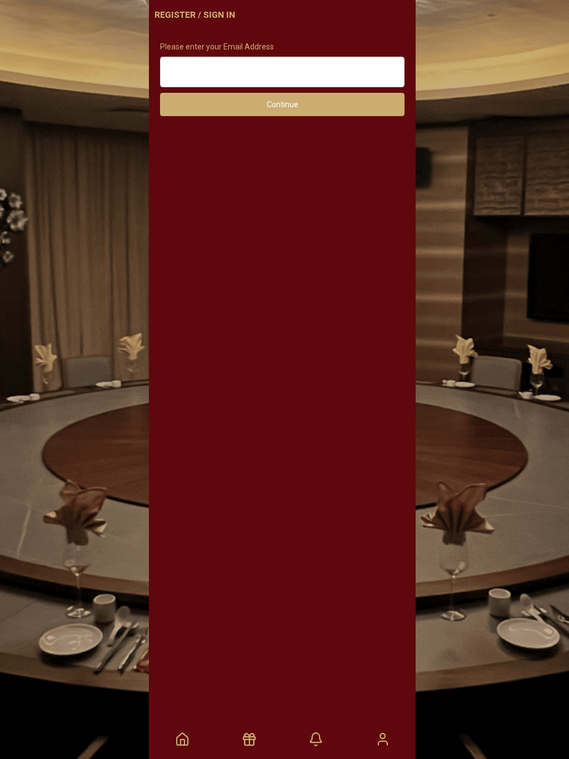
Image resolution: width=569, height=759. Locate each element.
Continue (282, 104)
